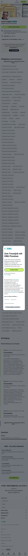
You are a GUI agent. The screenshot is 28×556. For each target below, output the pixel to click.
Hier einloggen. (7, 274)
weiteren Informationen (12, 292)
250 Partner (16, 279)
